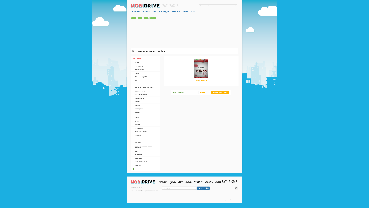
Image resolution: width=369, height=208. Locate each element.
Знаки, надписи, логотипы (144, 87)
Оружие (137, 124)
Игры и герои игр (141, 94)
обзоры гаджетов (172, 182)
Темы (140, 18)
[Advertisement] (184, 34)
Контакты (133, 200)
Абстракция (139, 66)
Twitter (170, 5)
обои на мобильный (208, 182)
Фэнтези (138, 165)
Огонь (137, 121)
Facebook (166, 5)
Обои (185, 12)
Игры (193, 12)
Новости (135, 12)
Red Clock (152, 18)
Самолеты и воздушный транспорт (143, 146)
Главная (133, 18)
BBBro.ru (236, 200)
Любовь (137, 105)
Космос (137, 101)
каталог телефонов (188, 182)
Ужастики (138, 158)
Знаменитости (140, 91)
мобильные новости (163, 182)
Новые (137, 62)
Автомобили (139, 69)
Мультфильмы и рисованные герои (145, 116)
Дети (136, 80)
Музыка (137, 112)
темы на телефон (218, 182)
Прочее (137, 139)
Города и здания (141, 77)
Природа (138, 135)
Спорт (137, 151)
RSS (177, 5)
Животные (138, 84)
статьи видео (180, 182)
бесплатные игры (198, 182)
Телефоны (138, 154)
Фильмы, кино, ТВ (141, 162)
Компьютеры (139, 98)
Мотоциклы (139, 109)
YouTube (173, 5)
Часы (146, 18)
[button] (235, 6)
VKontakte (163, 5)
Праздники (139, 128)
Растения (138, 142)
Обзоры (146, 12)
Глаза (137, 73)
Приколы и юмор (141, 132)
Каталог (176, 12)
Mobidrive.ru (145, 6)
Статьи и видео (161, 12)
